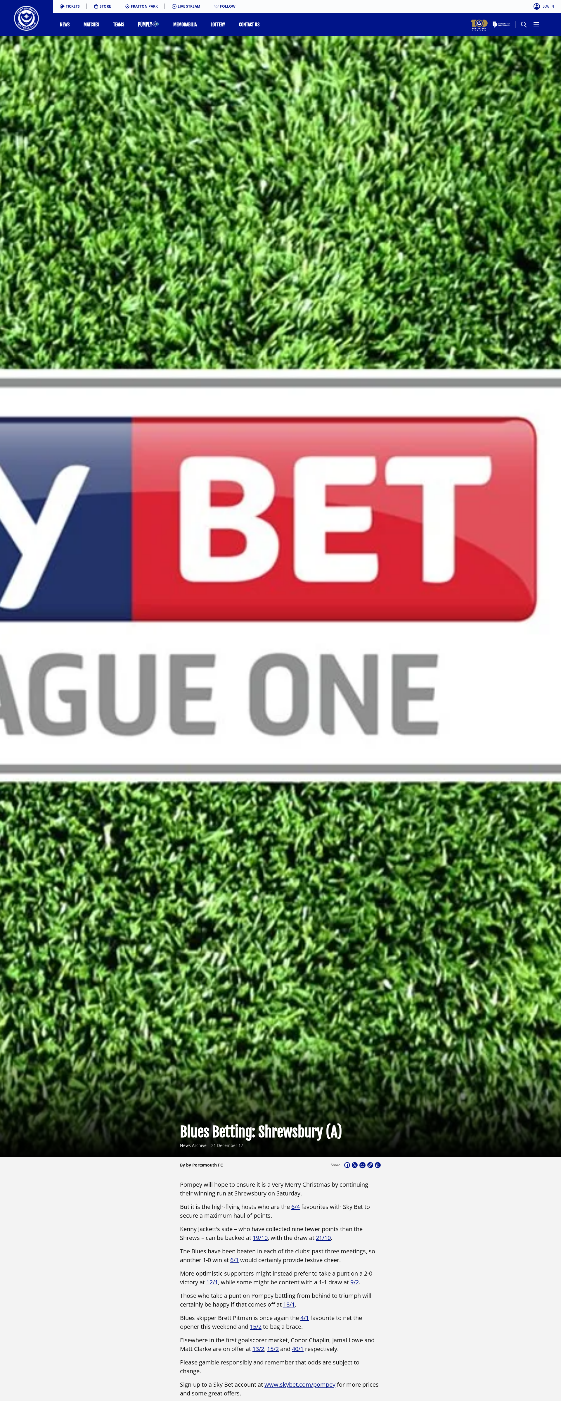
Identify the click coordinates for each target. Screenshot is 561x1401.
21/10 (323, 1238)
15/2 (256, 1327)
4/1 (304, 1318)
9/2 (354, 1282)
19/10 (260, 1238)
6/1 (234, 1260)
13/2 (258, 1349)
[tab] (70, 6)
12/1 (212, 1282)
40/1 (298, 1349)
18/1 (289, 1304)
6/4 (295, 1207)
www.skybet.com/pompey (299, 1384)
